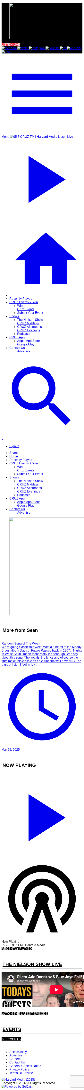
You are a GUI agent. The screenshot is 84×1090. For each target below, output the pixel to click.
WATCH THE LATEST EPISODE (25, 1013)
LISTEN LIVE (11, 44)
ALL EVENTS (11, 1039)
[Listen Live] (42, 815)
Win (20, 305)
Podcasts (23, 333)
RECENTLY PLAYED (17, 948)
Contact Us (17, 347)
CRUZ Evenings (28, 330)
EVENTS (12, 1029)
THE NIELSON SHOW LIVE (32, 964)
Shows (14, 316)
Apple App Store (28, 340)
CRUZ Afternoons (29, 326)
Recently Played (20, 298)
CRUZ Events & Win (23, 302)
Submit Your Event (30, 312)
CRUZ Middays (28, 323)
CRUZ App (17, 337)
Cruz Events (25, 309)
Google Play (25, 344)
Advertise (23, 351)
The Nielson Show (30, 319)
